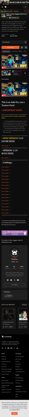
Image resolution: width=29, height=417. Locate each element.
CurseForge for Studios (20, 391)
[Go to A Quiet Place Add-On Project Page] (9, 318)
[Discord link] (11, 348)
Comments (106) (17, 51)
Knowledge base (19, 377)
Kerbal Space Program (7, 369)
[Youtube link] (8, 348)
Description (6, 51)
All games (4, 356)
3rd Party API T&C (6, 392)
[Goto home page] (5, 7)
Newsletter (18, 364)
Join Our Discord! (19, 356)
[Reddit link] (17, 348)
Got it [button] (14, 413)
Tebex (16, 394)
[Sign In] (25, 7)
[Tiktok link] (5, 348)
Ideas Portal (18, 359)
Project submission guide (7, 383)
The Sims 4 (4, 364)
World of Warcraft (6, 361)
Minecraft (4, 359)
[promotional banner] (14, 2)
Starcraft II (4, 366)
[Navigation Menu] (2, 7)
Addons (16, 11)
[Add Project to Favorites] (21, 47)
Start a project (5, 380)
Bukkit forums (18, 369)
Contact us (18, 383)
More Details (6, 42)
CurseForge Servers (20, 371)
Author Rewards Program (5, 386)
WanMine (14, 259)
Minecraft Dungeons (6, 371)
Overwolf (17, 389)
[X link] (14, 348)
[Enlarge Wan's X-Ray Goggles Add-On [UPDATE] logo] (4, 15)
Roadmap (17, 366)
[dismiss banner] (26, 2)
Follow (15, 284)
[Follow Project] (25, 47)
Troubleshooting (19, 380)
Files (25, 51)
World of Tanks (5, 374)
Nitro (16, 396)
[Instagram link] (2, 348)
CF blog (17, 361)
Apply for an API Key (6, 389)
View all (24, 304)
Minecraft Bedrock (7, 11)
